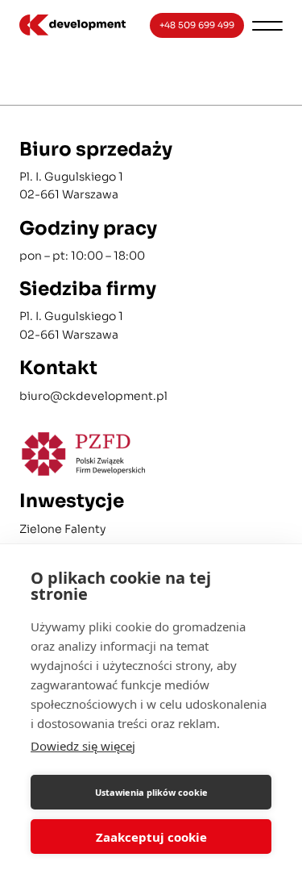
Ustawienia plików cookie (151, 792)
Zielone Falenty (62, 529)
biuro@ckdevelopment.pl (93, 396)
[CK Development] (72, 25)
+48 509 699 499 (196, 25)
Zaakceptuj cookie (151, 837)
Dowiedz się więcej (83, 746)
